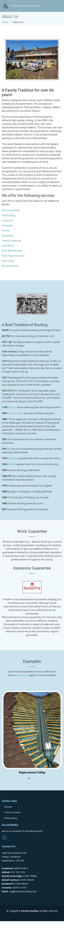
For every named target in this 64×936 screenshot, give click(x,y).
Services (8, 807)
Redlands (13, 458)
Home (5, 22)
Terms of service (12, 812)
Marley (11, 464)
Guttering (7, 235)
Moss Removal (10, 265)
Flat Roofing (8, 215)
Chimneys (7, 225)
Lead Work (8, 245)
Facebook (22, 675)
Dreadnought (15, 413)
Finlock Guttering (11, 240)
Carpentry (7, 220)
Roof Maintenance (12, 250)
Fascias (6, 230)
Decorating (8, 260)
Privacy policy (10, 818)
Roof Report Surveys (13, 255)
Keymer (12, 407)
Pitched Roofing (10, 210)
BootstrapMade (38, 915)
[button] (26, 778)
